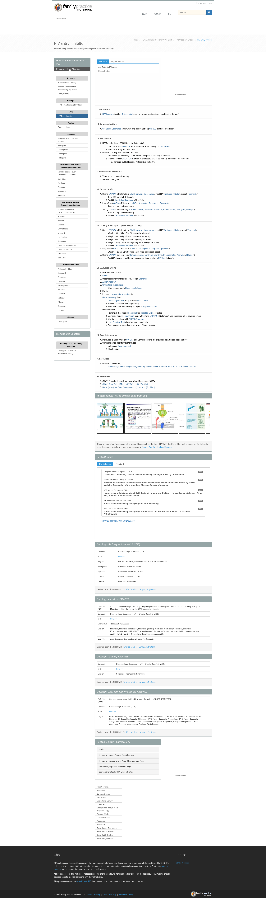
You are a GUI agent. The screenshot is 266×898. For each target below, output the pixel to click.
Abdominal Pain (109, 281)
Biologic (70, 100)
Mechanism (101, 797)
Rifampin (190, 209)
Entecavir (61, 233)
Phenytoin (181, 209)
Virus (152, 312)
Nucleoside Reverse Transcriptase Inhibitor (70, 203)
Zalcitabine (62, 253)
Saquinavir (62, 306)
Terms (89, 894)
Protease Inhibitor (71, 264)
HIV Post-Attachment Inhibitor (70, 104)
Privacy (97, 894)
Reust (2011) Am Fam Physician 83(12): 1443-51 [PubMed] (128, 387)
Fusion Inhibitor (64, 127)
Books (157, 13)
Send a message (182, 862)
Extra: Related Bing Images (107, 828)
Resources (101, 821)
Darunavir (61, 281)
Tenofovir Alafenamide (67, 245)
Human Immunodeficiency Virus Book (157, 39)
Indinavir (61, 289)
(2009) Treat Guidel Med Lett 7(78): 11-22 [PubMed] (125, 384)
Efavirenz (61, 183)
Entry (71, 111)
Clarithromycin (136, 193)
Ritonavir (61, 302)
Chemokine (125, 146)
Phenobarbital (169, 209)
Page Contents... (103, 787)
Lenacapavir (62, 321)
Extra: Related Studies (105, 831)
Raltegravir (62, 157)
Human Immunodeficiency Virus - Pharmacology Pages (121, 761)
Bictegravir (62, 145)
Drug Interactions (103, 817)
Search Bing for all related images (157, 447)
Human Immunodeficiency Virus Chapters (116, 755)
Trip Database (105, 464)
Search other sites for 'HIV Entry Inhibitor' (116, 772)
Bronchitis (143, 278)
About (104, 894)
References (101, 824)
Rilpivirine (61, 195)
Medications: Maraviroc (105, 801)
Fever (105, 275)
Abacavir (61, 216)
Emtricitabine (63, 228)
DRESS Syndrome (116, 300)
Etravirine (61, 187)
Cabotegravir (63, 149)
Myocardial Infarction (121, 294)
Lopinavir (61, 293)
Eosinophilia (142, 300)
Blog (131, 894)
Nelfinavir (61, 297)
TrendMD (120, 464)
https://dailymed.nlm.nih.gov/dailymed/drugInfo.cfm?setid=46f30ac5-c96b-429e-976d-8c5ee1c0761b (152, 366)
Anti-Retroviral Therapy (67, 82)
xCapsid (70, 317)
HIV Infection (108, 114)
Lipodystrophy (63, 93)
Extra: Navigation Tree (105, 838)
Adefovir (61, 220)
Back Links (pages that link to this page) (115, 766)
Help (210, 3)
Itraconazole (149, 193)
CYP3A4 (153, 128)
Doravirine (62, 178)
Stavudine (62, 241)
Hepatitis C (145, 312)
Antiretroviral (127, 114)
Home (144, 13)
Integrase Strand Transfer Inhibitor (68, 140)
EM (169, 13)
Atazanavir (62, 273)
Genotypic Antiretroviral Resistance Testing (67, 352)
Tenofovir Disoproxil (65, 249)
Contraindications (103, 794)
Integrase (71, 134)
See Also (103, 61)
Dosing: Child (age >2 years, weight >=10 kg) (107, 808)
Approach (71, 78)
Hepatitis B (133, 312)
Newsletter (122, 894)
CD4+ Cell (164, 146)
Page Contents (117, 61)
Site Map (112, 894)
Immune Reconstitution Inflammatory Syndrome (67, 88)
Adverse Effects (102, 814)
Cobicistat (62, 277)
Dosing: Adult (102, 804)
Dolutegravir (62, 153)
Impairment (129, 315)
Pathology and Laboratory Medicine (71, 345)
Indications (101, 790)
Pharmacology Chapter (185, 39)
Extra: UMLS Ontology (105, 835)
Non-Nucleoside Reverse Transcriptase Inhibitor (70, 166)
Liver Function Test (116, 322)
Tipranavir (62, 310)
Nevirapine (62, 191)
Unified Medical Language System (139, 589)
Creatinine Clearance (111, 128)
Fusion (71, 123)
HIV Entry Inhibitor (65, 116)
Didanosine (62, 224)
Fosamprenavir (64, 285)
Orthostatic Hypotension (112, 284)
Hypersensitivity (109, 297)
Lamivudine (62, 237)
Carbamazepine (136, 209)
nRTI (134, 203)
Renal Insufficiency (133, 288)
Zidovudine (62, 257)
